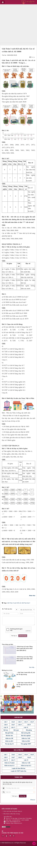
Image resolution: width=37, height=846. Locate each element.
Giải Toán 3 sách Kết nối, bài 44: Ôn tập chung (26, 673)
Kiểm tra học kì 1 (9, 765)
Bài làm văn (9, 735)
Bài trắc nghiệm (26, 735)
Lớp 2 (13, 722)
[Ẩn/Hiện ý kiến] (16, 609)
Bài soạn (16, 730)
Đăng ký (32, 799)
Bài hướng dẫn (25, 733)
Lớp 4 (26, 722)
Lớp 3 (20, 722)
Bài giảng (29, 730)
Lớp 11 (13, 727)
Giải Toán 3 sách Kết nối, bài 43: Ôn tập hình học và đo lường (26, 684)
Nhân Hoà (32, 595)
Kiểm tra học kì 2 (26, 765)
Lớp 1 (5, 722)
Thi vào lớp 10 (9, 744)
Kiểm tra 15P (9, 738)
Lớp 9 (29, 725)
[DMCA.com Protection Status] (6, 826)
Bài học (6, 730)
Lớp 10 (6, 727)
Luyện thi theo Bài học (18, 768)
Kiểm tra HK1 (9, 741)
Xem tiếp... (32, 667)
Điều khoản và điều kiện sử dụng (11, 813)
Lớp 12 (26, 727)
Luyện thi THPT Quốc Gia (18, 771)
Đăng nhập (22, 796)
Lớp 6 (5, 725)
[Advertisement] (18, 24)
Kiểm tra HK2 (26, 741)
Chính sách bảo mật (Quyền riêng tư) (12, 811)
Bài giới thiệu (9, 733)
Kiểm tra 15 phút (9, 763)
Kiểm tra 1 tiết (26, 738)
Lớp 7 (13, 725)
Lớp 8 (20, 725)
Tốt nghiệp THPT (26, 744)
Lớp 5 (32, 722)
